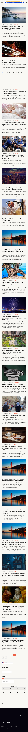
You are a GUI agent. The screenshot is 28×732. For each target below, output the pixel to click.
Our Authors (13, 712)
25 (6, 699)
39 (17, 655)
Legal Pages (6, 714)
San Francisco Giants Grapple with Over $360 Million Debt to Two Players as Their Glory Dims (13, 511)
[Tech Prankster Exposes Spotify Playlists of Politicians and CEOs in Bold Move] (14, 531)
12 (10, 694)
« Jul (2, 703)
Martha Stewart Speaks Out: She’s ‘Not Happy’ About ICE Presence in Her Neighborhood (13, 352)
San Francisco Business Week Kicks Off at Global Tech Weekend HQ (13, 416)
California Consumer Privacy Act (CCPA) (13, 715)
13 (14, 694)
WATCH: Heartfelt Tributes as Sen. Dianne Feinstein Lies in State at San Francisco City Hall (14, 124)
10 (3, 694)
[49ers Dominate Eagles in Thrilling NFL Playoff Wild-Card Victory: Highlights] (14, 629)
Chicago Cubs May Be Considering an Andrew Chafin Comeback (12, 61)
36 (9, 655)
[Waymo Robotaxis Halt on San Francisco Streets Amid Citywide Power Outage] (14, 467)
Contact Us (20, 712)
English (5, 662)
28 (17, 699)
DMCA (4, 719)
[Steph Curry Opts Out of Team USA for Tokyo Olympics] (14, 207)
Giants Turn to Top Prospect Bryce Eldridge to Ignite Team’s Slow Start (14, 92)
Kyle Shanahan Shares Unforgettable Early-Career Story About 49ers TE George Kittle (13, 284)
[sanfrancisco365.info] (14, 2)
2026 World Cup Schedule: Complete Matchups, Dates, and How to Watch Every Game (14, 448)
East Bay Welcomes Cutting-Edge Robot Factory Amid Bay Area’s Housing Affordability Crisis (13, 28)
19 (10, 697)
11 (6, 694)
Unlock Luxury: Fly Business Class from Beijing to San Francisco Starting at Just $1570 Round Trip (13, 607)
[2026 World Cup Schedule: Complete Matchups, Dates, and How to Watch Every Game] (14, 435)
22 (21, 697)
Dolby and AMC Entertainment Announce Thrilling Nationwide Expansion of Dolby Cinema (13, 575)
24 (3, 699)
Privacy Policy (7, 720)
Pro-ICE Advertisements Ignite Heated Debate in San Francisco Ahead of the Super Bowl (13, 251)
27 (14, 699)
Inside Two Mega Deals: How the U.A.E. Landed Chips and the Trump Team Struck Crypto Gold (14, 318)
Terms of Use (6, 722)
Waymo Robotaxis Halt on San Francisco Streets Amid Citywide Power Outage (13, 479)
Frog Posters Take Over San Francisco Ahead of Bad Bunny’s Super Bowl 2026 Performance (13, 156)
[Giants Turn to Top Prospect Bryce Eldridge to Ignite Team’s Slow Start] (14, 80)
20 (14, 697)
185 (3, 657)
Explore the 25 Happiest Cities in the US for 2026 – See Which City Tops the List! (14, 188)
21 (17, 697)
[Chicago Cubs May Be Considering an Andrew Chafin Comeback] (14, 49)
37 (11, 655)
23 (24, 697)
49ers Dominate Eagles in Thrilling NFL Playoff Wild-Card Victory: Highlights (13, 641)
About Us (6, 712)
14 (17, 694)
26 (10, 699)
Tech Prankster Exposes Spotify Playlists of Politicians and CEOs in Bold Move (14, 543)
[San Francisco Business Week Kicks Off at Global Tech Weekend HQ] (14, 404)
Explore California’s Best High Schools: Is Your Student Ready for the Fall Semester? (14, 385)
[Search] (26, 2)
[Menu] (2, 2)
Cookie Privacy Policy (8, 717)
